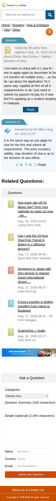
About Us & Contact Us (28, 490)
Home (6, 25)
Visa (7, 29)
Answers (18, 25)
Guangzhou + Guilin (31, 330)
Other (16, 29)
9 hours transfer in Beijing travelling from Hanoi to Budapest (35, 306)
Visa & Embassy (38, 25)
